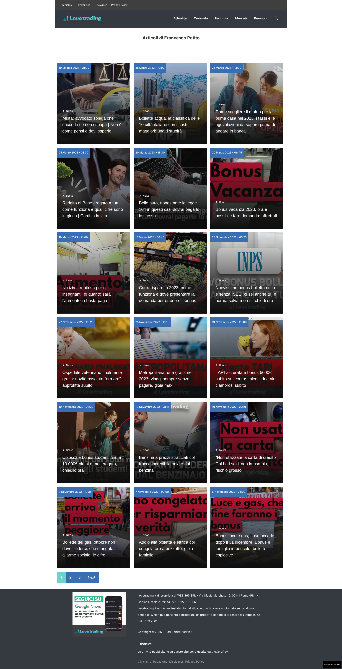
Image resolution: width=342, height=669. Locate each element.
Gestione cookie (332, 664)
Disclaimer (101, 4)
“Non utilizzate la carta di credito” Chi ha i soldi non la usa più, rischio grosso (246, 464)
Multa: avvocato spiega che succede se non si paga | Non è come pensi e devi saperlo (91, 124)
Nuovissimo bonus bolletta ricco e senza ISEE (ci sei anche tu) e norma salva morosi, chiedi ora (246, 294)
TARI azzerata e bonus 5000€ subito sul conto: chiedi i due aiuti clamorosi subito (247, 379)
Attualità (180, 18)
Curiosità (201, 18)
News (69, 110)
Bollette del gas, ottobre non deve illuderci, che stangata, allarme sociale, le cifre (88, 548)
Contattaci (202, 632)
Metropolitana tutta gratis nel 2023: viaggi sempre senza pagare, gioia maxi (165, 379)
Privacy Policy (119, 4)
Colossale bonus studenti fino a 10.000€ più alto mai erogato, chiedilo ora (91, 464)
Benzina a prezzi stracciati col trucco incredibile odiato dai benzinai (167, 464)
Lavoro (70, 280)
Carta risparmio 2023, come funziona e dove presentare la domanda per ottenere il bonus (167, 294)
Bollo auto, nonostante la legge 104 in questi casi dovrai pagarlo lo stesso (169, 209)
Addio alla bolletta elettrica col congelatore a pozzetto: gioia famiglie (167, 548)
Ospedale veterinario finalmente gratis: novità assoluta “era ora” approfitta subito (92, 379)
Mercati (241, 18)
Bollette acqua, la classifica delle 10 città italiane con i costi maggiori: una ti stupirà (169, 124)
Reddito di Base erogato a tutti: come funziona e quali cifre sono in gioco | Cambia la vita (92, 209)
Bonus (69, 195)
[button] (276, 18)
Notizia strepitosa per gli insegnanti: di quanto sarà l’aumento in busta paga (86, 294)
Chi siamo (66, 4)
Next (91, 577)
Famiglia (221, 18)
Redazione (84, 4)
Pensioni (261, 18)
